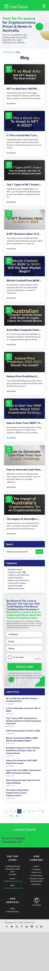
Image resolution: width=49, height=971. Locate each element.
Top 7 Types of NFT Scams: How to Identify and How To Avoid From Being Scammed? (23, 721)
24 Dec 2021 (10, 704)
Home (36, 866)
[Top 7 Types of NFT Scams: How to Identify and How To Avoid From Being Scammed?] (24, 170)
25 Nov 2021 (10, 798)
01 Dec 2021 (10, 776)
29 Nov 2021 (10, 786)
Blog (13, 908)
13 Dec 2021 (10, 733)
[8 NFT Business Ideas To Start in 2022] (24, 219)
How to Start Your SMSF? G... (24, 422)
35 (11, 816)
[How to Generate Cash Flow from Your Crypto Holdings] (24, 455)
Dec (8, 70)
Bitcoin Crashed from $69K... (24, 280)
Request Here (24, 666)
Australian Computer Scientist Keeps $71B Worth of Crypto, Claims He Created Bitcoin (23, 750)
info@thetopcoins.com (13, 881)
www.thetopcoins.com (13, 888)
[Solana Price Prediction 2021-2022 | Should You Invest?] (24, 362)
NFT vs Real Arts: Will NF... (23, 88)
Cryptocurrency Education (18, 575)
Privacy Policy (36, 875)
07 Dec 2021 (10, 756)
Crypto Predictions (15, 577)
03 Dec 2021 (10, 766)
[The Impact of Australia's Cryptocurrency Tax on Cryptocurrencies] (24, 504)
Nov (9, 451)
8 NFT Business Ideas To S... (24, 233)
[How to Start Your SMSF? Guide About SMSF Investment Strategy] (24, 408)
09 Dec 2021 (10, 743)
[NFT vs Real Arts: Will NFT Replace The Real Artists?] (24, 74)
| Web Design (39, 922)
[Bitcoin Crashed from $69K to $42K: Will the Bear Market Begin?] (24, 266)
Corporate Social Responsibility (37, 879)
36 (17, 816)
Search (39, 551)
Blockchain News (15, 569)
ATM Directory (13, 911)
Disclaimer (36, 884)
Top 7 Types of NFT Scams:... (24, 184)
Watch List (36, 872)
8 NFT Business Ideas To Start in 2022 (23, 731)
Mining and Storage (16, 588)
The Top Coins (8, 52)
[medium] (41, 926)
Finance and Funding (16, 583)
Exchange (36, 869)
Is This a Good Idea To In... (22, 135)
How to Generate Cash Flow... (24, 469)
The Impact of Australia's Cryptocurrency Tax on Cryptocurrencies (17, 793)
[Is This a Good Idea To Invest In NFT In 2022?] (24, 121)
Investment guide (15, 586)
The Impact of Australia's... (23, 518)
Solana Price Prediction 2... (23, 376)
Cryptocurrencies (15, 572)
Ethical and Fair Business (18, 580)
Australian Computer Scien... (24, 329)
